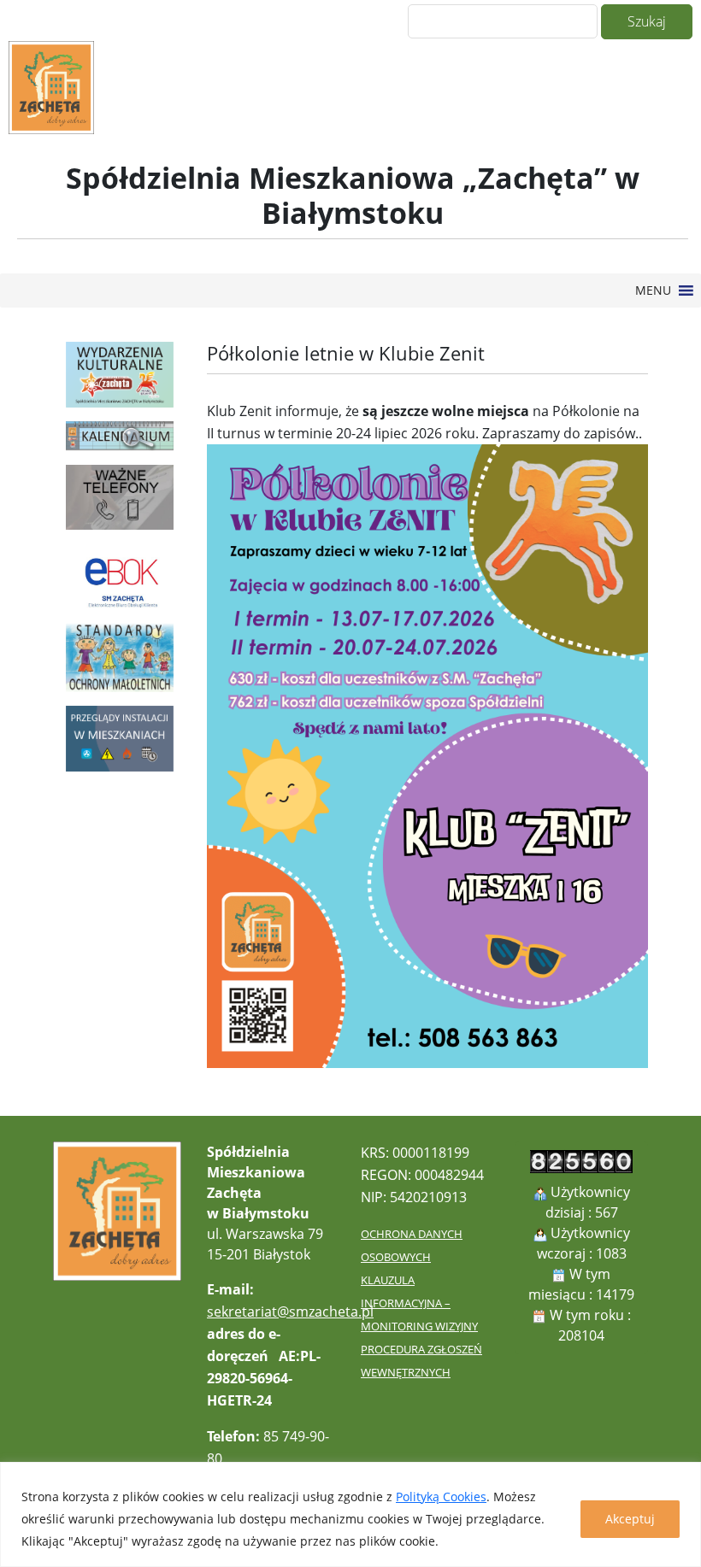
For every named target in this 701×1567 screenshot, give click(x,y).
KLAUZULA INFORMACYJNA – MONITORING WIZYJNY (419, 1303)
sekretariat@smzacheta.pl (290, 1311)
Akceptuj (630, 1519)
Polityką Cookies (441, 1496)
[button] (653, 290)
